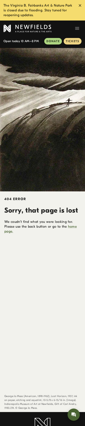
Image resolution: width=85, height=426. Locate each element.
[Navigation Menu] (77, 28)
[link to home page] (38, 28)
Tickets (72, 41)
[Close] (80, 5)
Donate (53, 41)
